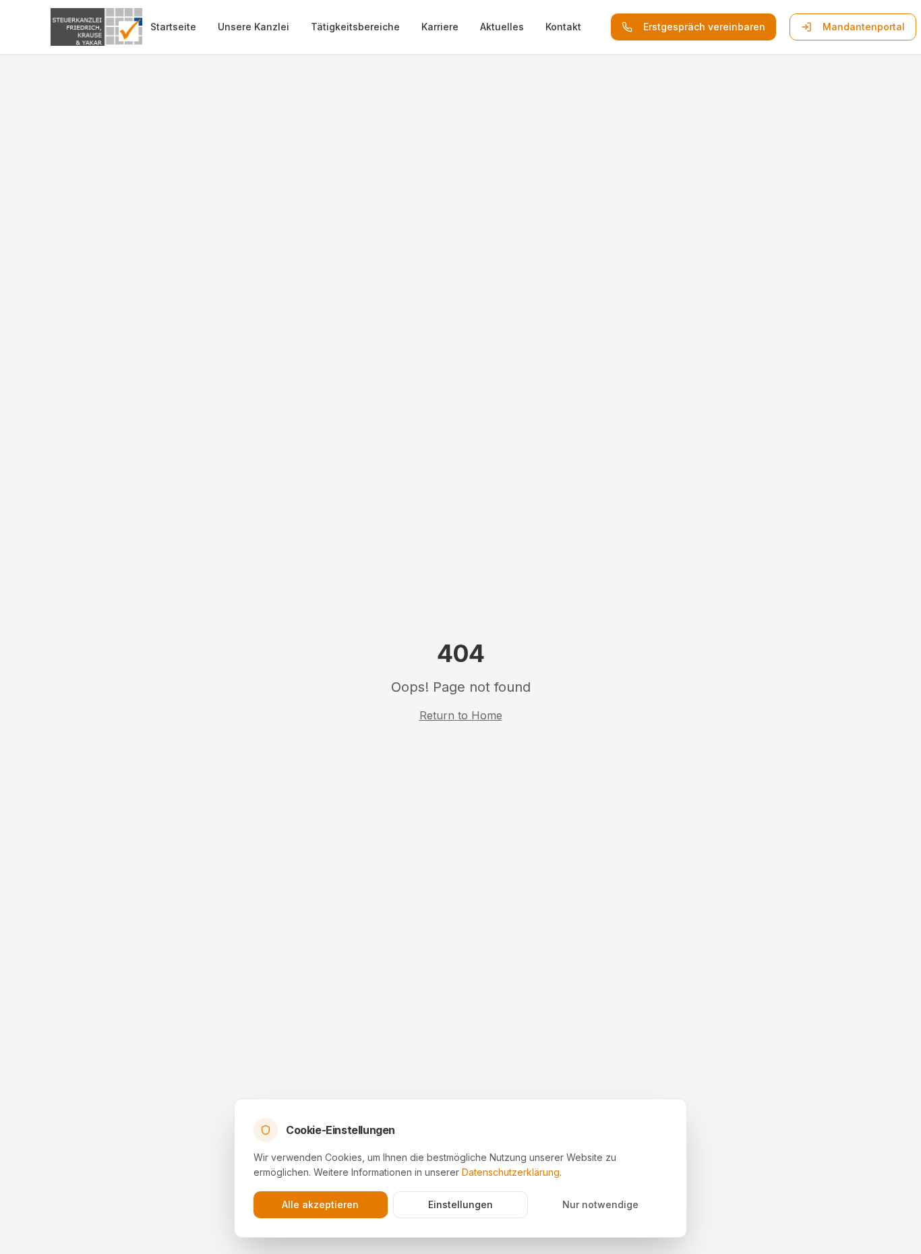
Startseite (173, 26)
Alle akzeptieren (320, 1204)
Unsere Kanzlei (253, 26)
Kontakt (563, 26)
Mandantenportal (864, 26)
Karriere (439, 26)
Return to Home (460, 715)
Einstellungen (460, 1204)
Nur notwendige (600, 1204)
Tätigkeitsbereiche (355, 26)
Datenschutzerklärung (511, 1172)
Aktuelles (502, 26)
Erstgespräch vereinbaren (704, 26)
